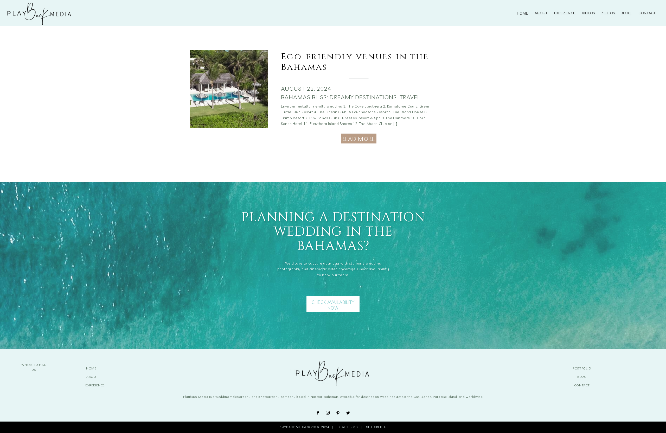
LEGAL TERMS (348, 427)
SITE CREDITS (376, 427)
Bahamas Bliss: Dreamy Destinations (339, 97)
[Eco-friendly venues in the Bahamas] (229, 89)
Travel (410, 97)
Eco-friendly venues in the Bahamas (355, 62)
